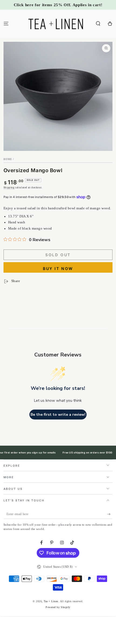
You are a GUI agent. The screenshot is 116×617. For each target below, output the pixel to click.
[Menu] (6, 23)
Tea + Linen (51, 601)
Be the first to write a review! (58, 414)
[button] (98, 23)
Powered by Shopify (58, 607)
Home (8, 159)
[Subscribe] (110, 514)
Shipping (9, 187)
